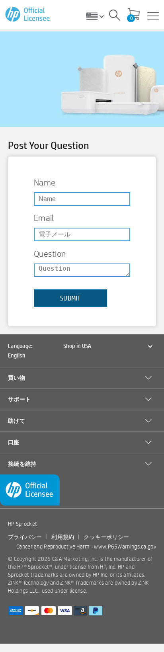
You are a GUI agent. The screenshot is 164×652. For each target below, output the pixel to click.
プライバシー (25, 537)
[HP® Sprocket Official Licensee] (28, 14)
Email (44, 217)
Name (44, 182)
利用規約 (62, 537)
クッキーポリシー (106, 537)
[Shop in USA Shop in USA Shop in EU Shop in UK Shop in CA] (97, 16)
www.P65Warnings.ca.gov (125, 546)
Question (50, 253)
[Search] (114, 16)
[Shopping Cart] (134, 14)
